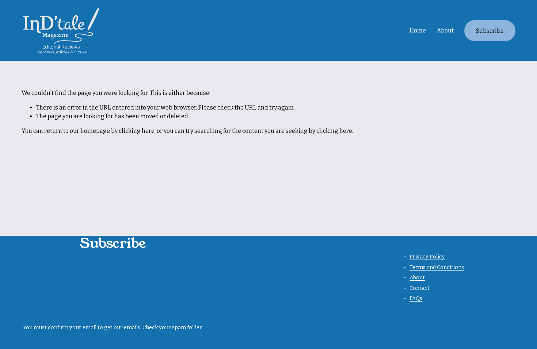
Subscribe (490, 30)
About (445, 30)
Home (418, 30)
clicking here (137, 130)
